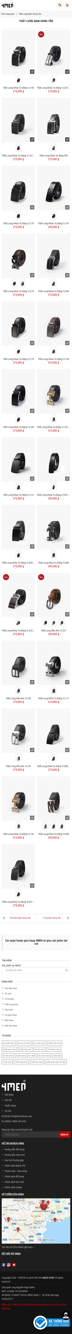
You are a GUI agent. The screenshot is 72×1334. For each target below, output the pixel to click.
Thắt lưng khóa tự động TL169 (18, 427)
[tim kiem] (60, 5)
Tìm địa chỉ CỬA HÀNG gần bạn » (18, 1247)
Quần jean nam (9, 1049)
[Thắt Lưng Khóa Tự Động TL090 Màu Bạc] (45, 826)
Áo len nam (8, 1055)
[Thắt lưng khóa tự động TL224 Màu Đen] (53, 52)
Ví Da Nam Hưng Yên (52, 918)
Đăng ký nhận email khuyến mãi (17, 1129)
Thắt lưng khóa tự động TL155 (53, 359)
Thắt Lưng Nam (11, 1004)
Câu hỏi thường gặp (14, 1160)
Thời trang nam (7, 14)
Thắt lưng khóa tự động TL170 (18, 223)
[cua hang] (36, 1221)
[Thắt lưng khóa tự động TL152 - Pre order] (53, 391)
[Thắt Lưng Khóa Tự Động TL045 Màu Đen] (18, 526)
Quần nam (20, 1055)
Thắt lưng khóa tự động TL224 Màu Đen (53, 87)
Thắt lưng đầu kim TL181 (18, 766)
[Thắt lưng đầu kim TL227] (53, 594)
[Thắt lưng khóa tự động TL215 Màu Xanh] (22, 283)
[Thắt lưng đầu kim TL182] (18, 662)
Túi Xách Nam (11, 1015)
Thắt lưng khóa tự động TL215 (18, 291)
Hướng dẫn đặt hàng (14, 1149)
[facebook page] (3, 1265)
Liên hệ (8, 1100)
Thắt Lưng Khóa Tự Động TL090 (53, 834)
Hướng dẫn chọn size (15, 1154)
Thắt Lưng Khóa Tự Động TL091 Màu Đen (18, 901)
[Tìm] (66, 970)
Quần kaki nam (54, 1043)
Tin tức (8, 1111)
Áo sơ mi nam (24, 1043)
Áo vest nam (39, 1043)
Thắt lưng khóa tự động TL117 (53, 698)
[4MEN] (7, 6)
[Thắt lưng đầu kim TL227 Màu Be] (53, 622)
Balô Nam (9, 1020)
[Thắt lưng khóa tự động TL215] (18, 255)
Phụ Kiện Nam (11, 988)
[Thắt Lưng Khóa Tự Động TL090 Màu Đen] (53, 826)
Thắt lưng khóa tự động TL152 (18, 834)
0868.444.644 (19, 1121)
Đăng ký (65, 1134)
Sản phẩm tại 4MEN (11, 965)
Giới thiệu (9, 1094)
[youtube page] (14, 1265)
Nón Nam (9, 1009)
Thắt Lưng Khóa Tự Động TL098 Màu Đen (53, 766)
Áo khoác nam (53, 1049)
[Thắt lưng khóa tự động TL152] (18, 798)
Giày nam (57, 1055)
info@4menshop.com (21, 1116)
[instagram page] (8, 1265)
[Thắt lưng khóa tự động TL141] (53, 187)
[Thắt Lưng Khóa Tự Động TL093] (53, 255)
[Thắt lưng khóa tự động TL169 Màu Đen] (18, 419)
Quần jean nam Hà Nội (56, 1062)
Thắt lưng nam (21, 1062)
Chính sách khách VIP (15, 1165)
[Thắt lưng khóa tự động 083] (53, 120)
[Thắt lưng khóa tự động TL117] (53, 662)
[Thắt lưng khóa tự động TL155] (53, 323)
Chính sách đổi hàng (14, 1176)
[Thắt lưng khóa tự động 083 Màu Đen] (53, 147)
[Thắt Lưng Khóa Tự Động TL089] (53, 526)
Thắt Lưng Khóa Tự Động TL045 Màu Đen (18, 562)
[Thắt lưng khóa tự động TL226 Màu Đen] (18, 594)
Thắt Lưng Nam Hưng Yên (30, 14)
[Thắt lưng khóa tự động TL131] (18, 459)
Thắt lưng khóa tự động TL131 (18, 494)
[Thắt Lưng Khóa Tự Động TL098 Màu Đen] (53, 730)
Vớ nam (8, 993)
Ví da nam (7, 1062)
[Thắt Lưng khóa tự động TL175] (18, 323)
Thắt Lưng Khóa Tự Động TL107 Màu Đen (18, 155)
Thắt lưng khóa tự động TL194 (18, 87)
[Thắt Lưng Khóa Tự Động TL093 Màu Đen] (53, 283)
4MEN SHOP (48, 1277)
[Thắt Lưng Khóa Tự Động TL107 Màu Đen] (18, 120)
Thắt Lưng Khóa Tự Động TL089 (53, 562)
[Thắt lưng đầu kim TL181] (18, 730)
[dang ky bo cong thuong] (51, 1322)
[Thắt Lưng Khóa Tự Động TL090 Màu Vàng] (62, 826)
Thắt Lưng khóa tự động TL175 (18, 359)
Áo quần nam (9, 1043)
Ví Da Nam (9, 999)
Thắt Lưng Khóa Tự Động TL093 (53, 291)
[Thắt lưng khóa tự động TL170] (18, 187)
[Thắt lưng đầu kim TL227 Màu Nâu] (62, 622)
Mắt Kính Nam (11, 1025)
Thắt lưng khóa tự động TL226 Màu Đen (18, 630)
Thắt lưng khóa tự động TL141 (53, 223)
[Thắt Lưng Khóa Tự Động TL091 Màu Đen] (18, 866)
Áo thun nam (44, 1055)
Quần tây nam (25, 1049)
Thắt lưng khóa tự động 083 (53, 155)
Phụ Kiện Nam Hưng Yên (20, 918)
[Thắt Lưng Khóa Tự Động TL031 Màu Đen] (53, 459)
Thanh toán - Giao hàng (16, 1171)
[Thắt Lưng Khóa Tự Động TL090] (53, 798)
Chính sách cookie (13, 1187)
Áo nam (31, 1055)
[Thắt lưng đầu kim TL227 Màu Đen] (45, 622)
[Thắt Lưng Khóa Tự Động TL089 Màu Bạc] (53, 554)
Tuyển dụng (10, 1105)
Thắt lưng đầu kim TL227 (53, 630)
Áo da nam (39, 1049)
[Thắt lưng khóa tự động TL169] (18, 391)
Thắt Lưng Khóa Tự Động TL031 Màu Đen (53, 494)
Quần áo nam (37, 1062)
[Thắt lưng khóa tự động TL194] (18, 52)
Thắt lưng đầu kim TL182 (18, 698)
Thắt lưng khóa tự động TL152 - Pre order (53, 427)
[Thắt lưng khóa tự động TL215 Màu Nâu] (14, 283)
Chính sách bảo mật (14, 1182)
